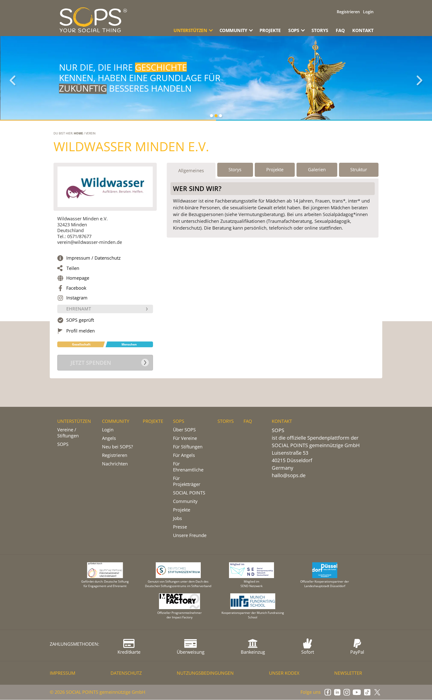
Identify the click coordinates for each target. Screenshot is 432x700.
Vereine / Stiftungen (68, 433)
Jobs (177, 518)
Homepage (77, 278)
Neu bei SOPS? (117, 447)
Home (78, 133)
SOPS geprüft (80, 320)
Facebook (76, 288)
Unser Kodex (284, 673)
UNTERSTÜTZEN (74, 421)
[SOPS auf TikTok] (367, 692)
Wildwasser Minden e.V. (131, 146)
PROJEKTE (270, 30)
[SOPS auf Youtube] (356, 692)
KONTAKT (363, 30)
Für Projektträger (186, 481)
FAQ (340, 30)
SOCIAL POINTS (189, 493)
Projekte (181, 510)
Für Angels (184, 455)
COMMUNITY (115, 421)
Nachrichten (115, 464)
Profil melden (80, 331)
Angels (109, 438)
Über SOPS (184, 430)
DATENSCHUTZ (126, 673)
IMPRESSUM (62, 673)
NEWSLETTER (348, 673)
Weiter (419, 80)
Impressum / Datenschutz (93, 258)
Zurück (12, 80)
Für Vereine (185, 438)
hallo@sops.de (289, 475)
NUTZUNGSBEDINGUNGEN (205, 673)
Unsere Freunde (189, 535)
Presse (180, 527)
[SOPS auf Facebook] (327, 692)
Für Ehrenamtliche (188, 467)
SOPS (62, 444)
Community (185, 501)
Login (368, 12)
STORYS (320, 30)
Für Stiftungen (187, 447)
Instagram (77, 298)
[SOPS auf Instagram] (347, 692)
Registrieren (348, 12)
